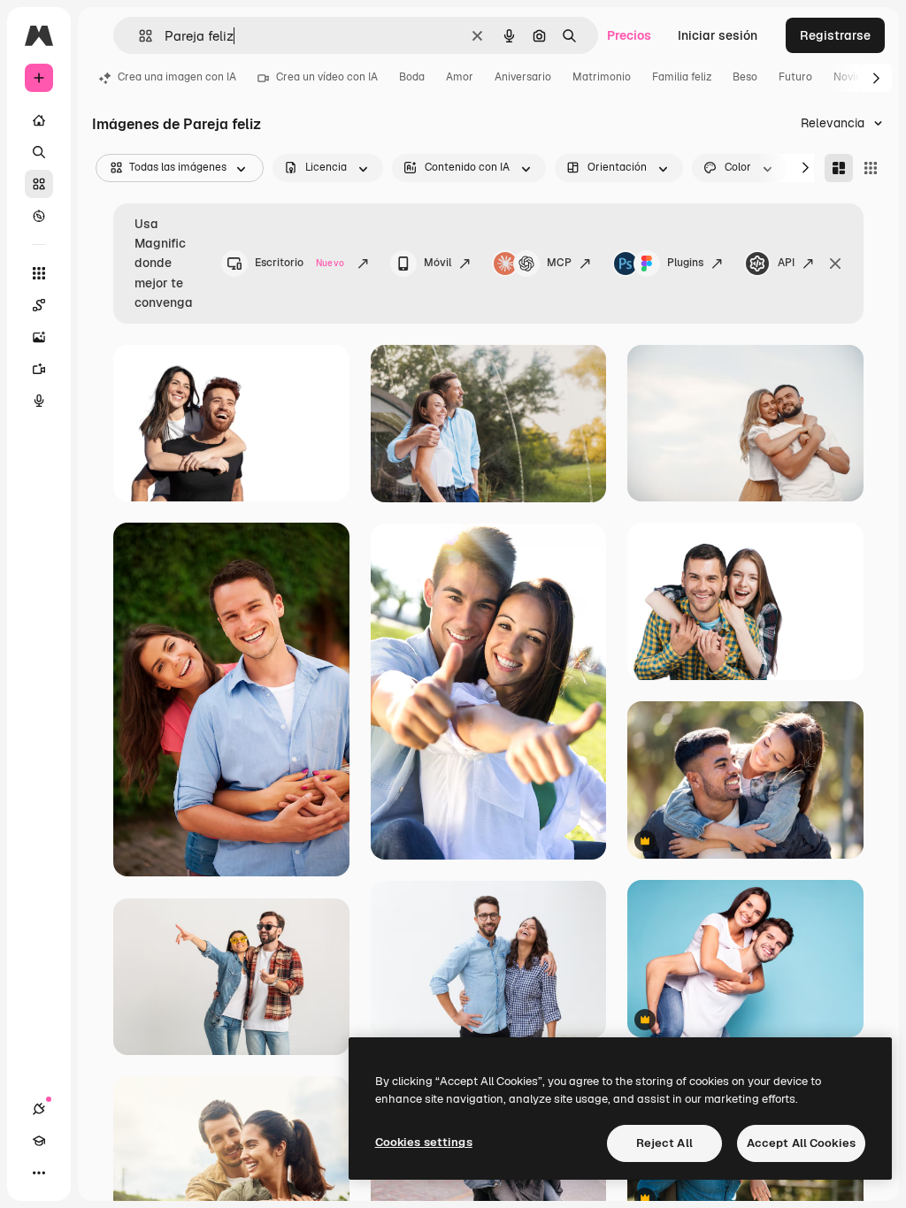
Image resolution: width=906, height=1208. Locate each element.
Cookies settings (423, 1142)
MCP (559, 263)
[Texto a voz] (39, 400)
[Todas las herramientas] (39, 273)
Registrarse (835, 35)
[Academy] (39, 1141)
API (786, 263)
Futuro (795, 77)
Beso (745, 77)
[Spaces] (39, 305)
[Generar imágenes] (39, 337)
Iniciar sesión (717, 35)
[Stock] (39, 184)
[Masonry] (839, 168)
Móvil (437, 263)
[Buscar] (39, 152)
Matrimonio (601, 77)
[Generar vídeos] (39, 369)
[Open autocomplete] (138, 35)
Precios (629, 35)
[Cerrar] (835, 263)
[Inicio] (39, 120)
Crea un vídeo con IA (327, 77)
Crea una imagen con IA (177, 77)
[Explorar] (39, 216)
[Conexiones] (39, 1109)
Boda (412, 77)
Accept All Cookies (801, 1143)
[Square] (870, 168)
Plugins (685, 263)
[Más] (39, 1172)
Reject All (664, 1143)
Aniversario (523, 77)
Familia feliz (681, 77)
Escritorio (299, 263)
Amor (459, 77)
